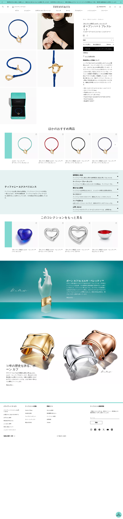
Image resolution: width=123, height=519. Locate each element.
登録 (96, 422)
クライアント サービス (10, 406)
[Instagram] (91, 430)
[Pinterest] (100, 430)
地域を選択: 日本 (9, 436)
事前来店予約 (102, 6)
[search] (3, 6)
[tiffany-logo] (61, 7)
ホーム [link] (68, 10)
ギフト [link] (17, 10)
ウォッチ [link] (58, 10)
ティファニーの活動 (31, 406)
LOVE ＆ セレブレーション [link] (43, 10)
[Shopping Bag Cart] (120, 7)
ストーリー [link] (104, 10)
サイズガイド (97, 44)
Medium (109, 44)
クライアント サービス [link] (19, 6)
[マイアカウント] (110, 7)
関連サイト (50, 406)
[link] (8, 7)
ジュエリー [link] (27, 10)
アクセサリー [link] (78, 10)
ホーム (84, 19)
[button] (3, 6)
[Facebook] (95, 430)
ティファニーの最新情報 (97, 406)
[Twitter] (104, 430)
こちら (86, 2)
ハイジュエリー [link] (92, 10)
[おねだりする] (83, 35)
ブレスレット (100, 19)
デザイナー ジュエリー (92, 19)
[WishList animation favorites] (115, 7)
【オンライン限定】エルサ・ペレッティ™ (95, 23)
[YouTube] (108, 430)
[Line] (112, 430)
